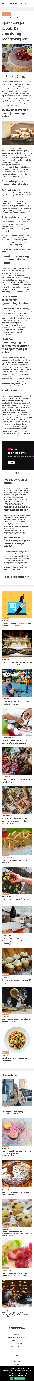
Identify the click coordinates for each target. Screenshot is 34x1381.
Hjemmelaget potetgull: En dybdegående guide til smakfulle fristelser (15, 1315)
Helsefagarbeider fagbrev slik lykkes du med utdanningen (16, 624)
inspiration (5, 617)
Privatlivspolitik (19, 1378)
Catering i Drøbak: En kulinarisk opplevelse (14, 861)
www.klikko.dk (19, 1346)
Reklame (17, 1362)
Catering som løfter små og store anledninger (15, 900)
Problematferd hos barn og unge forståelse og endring (15, 702)
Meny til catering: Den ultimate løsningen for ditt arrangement (14, 741)
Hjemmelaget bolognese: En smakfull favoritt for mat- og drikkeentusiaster (17, 1153)
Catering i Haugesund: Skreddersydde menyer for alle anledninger (14, 941)
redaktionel (6, 14)
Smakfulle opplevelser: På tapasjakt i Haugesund (17, 981)
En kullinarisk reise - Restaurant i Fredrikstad (15, 1059)
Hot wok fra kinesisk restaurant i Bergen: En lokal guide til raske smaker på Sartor (15, 821)
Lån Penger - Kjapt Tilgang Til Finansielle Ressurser (14, 1113)
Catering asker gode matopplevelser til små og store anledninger (17, 663)
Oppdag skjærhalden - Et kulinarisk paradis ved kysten (16, 1020)
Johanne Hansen (22, 18)
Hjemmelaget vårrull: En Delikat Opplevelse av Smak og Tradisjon (15, 1274)
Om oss (17, 1364)
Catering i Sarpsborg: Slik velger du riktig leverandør (16, 780)
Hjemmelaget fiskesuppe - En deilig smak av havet (16, 1193)
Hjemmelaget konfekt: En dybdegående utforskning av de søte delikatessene (17, 1234)
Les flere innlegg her (17, 577)
